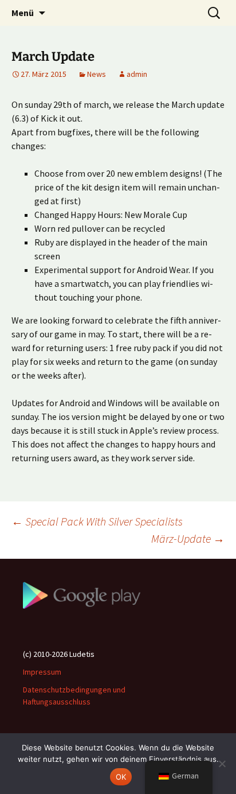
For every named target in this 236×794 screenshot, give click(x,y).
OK (121, 776)
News (96, 74)
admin (137, 74)
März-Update (188, 538)
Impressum (42, 672)
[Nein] (221, 763)
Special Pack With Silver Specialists (97, 521)
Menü (22, 12)
